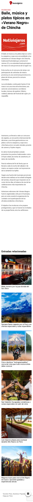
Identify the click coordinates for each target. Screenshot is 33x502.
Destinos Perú (6, 9)
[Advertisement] (16, 115)
